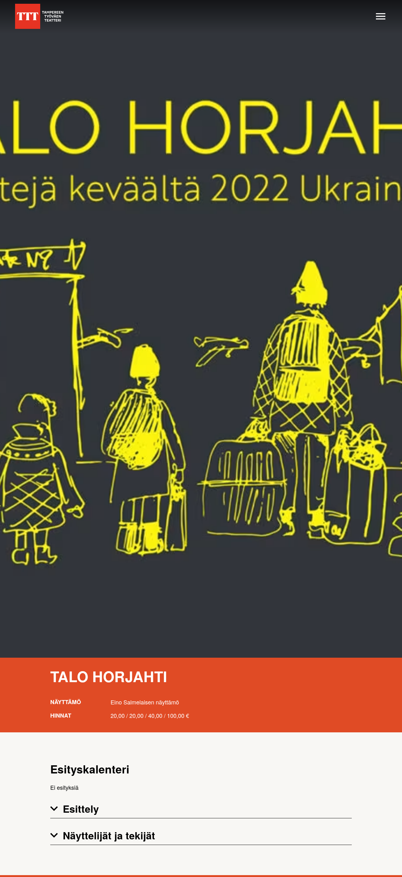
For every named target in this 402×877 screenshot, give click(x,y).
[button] (201, 808)
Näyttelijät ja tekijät (109, 835)
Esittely (81, 808)
